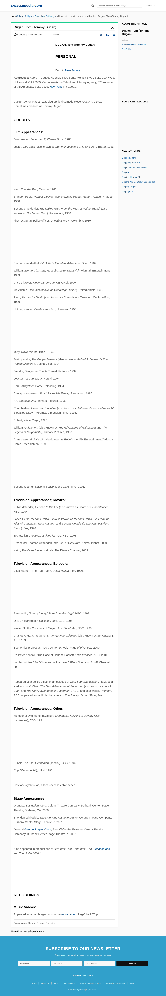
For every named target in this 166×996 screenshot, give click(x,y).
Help (56, 983)
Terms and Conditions (115, 983)
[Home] (26, 5)
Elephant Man (101, 848)
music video (68, 914)
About (134, 44)
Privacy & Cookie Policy (90, 983)
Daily (132, 983)
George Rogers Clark (37, 829)
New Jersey (72, 70)
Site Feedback (69, 983)
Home (34, 983)
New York (56, 86)
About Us (45, 983)
